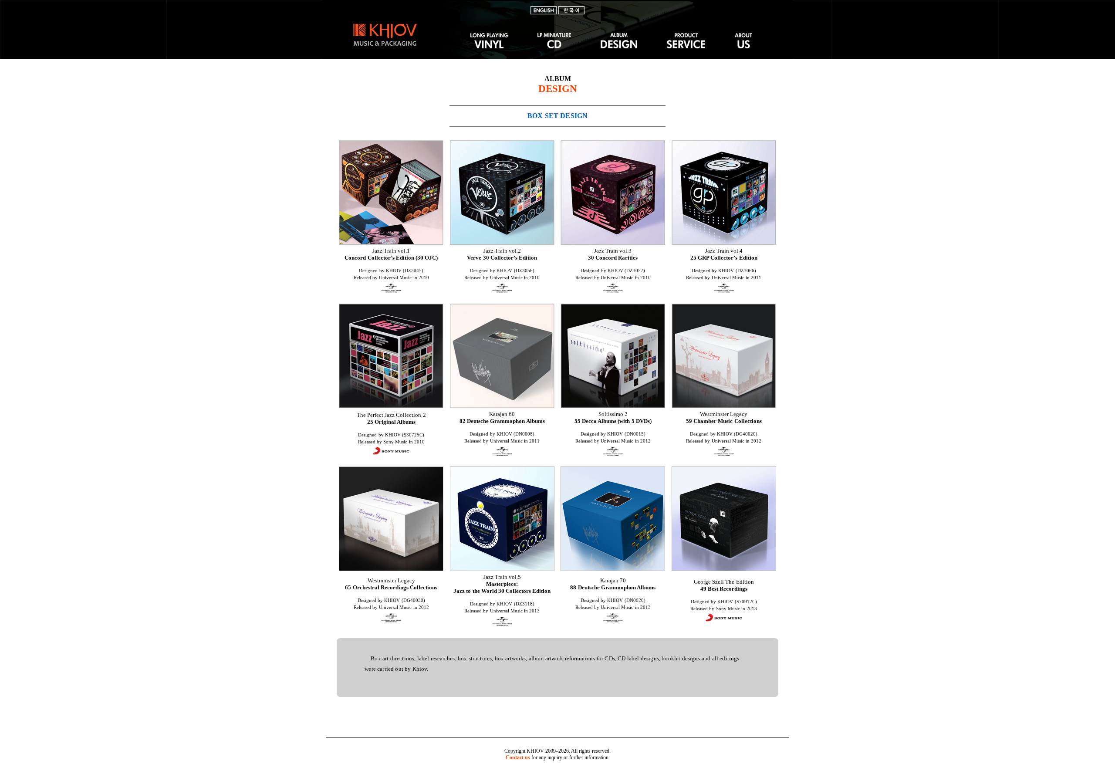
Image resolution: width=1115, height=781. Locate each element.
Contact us (518, 757)
